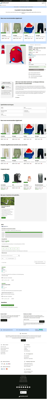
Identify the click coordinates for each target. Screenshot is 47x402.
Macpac (31, 46)
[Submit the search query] (45, 5)
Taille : (30, 62)
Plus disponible (36, 69)
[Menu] (1, 5)
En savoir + (18, 97)
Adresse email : (26, 319)
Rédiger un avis (38, 50)
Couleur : (31, 57)
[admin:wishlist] (45, 70)
